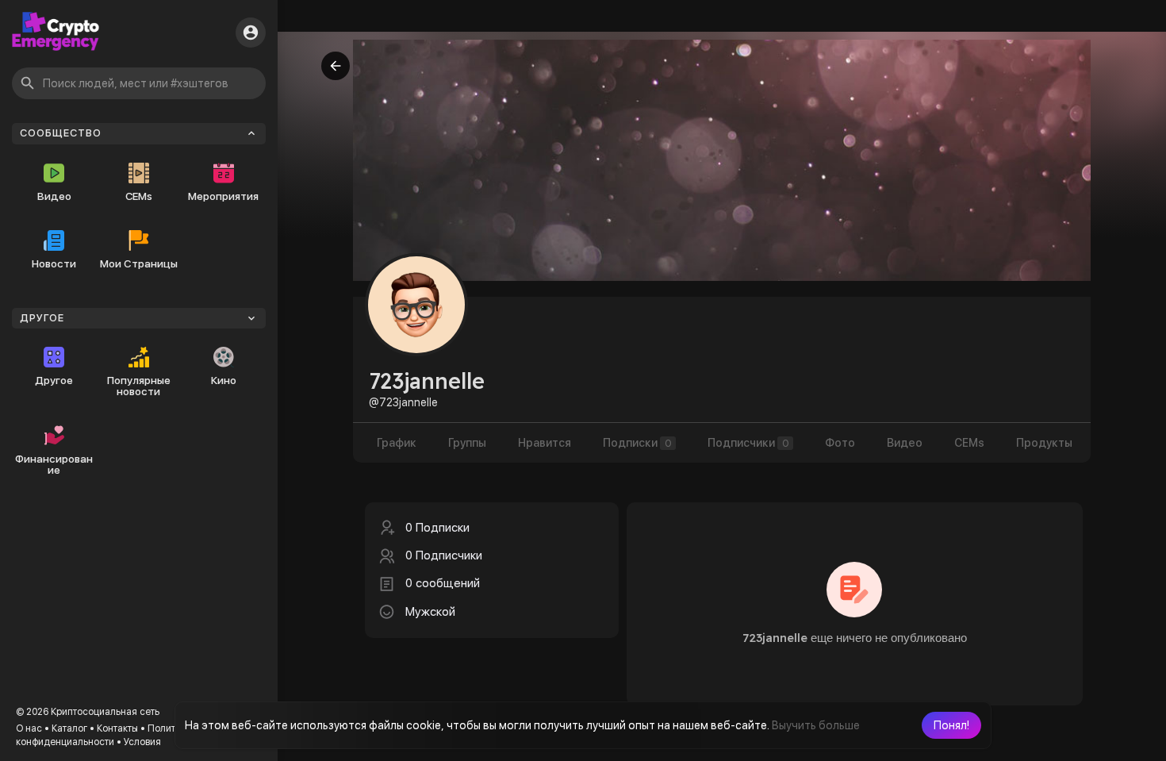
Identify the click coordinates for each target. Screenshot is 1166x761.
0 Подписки (437, 528)
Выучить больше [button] (816, 725)
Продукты (1044, 442)
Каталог (69, 728)
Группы (467, 442)
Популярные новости (139, 386)
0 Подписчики (443, 555)
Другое (54, 380)
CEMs (138, 196)
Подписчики (748, 442)
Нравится (544, 442)
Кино (223, 380)
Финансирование (54, 464)
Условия (142, 742)
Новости (54, 263)
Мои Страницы (139, 263)
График (396, 442)
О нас (29, 728)
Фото (840, 442)
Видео (54, 196)
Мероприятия (223, 196)
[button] (951, 725)
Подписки (637, 442)
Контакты (117, 728)
